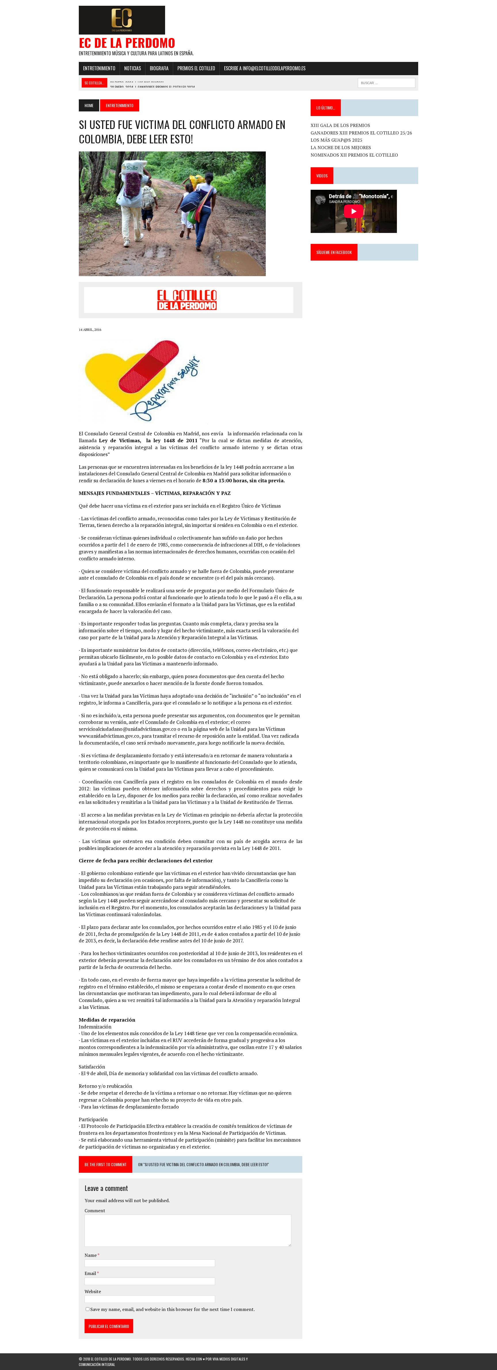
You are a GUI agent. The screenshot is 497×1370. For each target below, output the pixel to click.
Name (91, 1255)
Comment (95, 1210)
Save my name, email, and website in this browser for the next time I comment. (172, 1309)
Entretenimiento (99, 68)
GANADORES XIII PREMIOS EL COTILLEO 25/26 (361, 133)
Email (91, 1273)
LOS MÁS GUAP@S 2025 (336, 140)
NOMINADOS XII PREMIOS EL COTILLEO (354, 155)
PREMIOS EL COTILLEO (196, 68)
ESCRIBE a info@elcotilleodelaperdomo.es (264, 68)
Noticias (132, 68)
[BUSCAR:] (386, 82)
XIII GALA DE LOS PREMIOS (340, 125)
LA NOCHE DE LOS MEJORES (341, 147)
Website (93, 1291)
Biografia (159, 68)
